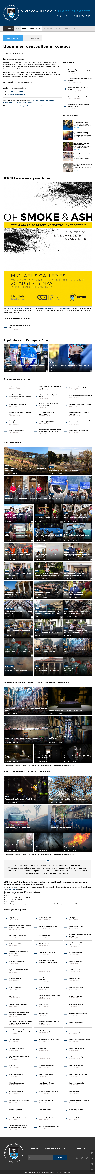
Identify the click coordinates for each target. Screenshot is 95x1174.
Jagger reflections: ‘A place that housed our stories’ (47, 757)
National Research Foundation (18, 1004)
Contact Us (77, 28)
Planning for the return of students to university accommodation (19, 422)
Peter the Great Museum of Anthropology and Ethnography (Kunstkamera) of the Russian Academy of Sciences (50, 961)
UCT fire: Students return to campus (48, 632)
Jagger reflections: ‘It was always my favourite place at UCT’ (26, 709)
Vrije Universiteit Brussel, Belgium (19, 1100)
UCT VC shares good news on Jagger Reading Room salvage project (68, 497)
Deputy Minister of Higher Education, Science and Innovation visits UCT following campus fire (77, 554)
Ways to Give (13, 889)
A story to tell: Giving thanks (60, 827)
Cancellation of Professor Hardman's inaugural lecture (78, 105)
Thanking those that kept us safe (17, 827)
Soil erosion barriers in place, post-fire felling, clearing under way (25, 469)
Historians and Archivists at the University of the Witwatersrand (78, 944)
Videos (7, 362)
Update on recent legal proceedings (78, 97)
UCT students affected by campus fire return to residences (76, 574)
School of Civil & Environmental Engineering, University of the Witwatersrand (18, 1126)
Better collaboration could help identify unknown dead (81, 144)
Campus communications (31, 28)
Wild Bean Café (43, 1013)
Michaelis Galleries (47, 308)
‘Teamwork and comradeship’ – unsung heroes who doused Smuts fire (17, 554)
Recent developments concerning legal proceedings (79, 70)
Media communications (52, 28)
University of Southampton (76, 1048)
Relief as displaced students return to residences (18, 574)
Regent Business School (16, 1074)
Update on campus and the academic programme (79, 422)
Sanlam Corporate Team (76, 987)
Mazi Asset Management (76, 952)
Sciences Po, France (44, 935)
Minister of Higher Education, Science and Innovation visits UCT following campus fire (17, 516)
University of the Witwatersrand (48, 1118)
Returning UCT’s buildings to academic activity (20, 413)
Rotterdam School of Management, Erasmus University (79, 1031)
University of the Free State (47, 1057)
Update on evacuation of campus (78, 430)
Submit (60, 1158)
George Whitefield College (16, 1048)
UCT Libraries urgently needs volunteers (80, 395)
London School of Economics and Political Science (18, 952)
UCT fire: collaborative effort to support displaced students (76, 631)
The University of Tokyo (15, 944)
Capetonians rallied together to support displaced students (46, 555)
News (17, 28)
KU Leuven (12, 1065)
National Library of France (46, 1083)
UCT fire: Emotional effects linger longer (76, 536)
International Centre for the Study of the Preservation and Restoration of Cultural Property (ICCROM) (20, 1031)
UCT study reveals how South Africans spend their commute (80, 133)
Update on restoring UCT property (78, 387)
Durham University (44, 987)
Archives (67, 28)
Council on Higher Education (47, 1065)
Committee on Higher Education (18, 1118)
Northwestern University (76, 1057)
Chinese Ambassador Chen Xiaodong (79, 1039)
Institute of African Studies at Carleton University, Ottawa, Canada (20, 926)
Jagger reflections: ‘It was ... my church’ (17, 757)
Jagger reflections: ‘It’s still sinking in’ (77, 757)
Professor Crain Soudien (46, 1074)
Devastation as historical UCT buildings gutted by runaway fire (47, 669)
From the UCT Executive (15, 91)
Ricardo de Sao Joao (45, 918)
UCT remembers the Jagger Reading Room (15, 593)
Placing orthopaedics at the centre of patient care (82, 165)
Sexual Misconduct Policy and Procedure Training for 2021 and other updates (20, 396)
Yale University (43, 970)
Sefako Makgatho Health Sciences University (49, 1022)
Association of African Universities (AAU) (19, 1057)
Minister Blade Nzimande (76, 1109)
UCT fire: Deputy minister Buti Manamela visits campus (75, 593)
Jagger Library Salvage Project (46, 518)
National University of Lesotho (47, 1031)
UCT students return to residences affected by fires (17, 536)
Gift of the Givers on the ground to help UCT (77, 669)
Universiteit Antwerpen (75, 961)
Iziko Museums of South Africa (18, 935)
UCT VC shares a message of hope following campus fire (69, 366)
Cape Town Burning (71, 847)
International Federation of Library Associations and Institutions (19, 1013)
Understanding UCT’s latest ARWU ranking (78, 88)
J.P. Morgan (72, 918)
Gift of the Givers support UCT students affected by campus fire (17, 650)
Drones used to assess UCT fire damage (46, 593)
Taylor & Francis (43, 1004)
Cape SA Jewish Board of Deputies (79, 1100)
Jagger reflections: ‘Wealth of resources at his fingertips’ (66, 737)
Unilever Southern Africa (76, 926)
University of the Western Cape (78, 1074)
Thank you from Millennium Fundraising (20, 799)
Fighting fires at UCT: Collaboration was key (77, 650)
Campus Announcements (16, 94)
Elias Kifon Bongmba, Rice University (49, 1126)
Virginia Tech (42, 1048)
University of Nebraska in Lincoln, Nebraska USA (18, 970)
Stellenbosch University (16, 1091)
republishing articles (21, 106)
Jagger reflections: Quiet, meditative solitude (22, 739)
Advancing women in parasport (81, 122)
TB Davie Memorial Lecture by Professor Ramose (80, 79)
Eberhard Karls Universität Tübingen (49, 1039)
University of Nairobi (15, 978)
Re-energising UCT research (47, 422)
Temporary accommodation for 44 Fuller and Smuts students (48, 536)
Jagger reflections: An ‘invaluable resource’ (65, 710)
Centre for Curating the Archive (17, 308)
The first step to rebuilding (16, 430)
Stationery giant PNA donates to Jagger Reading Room (26, 498)
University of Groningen (76, 1022)
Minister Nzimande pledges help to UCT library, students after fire (77, 517)
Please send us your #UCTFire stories (80, 404)
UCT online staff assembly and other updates (49, 395)
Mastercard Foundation (75, 996)
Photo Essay (39, 515)
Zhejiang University (74, 978)
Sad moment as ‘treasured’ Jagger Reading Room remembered (77, 612)
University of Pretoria (75, 1118)
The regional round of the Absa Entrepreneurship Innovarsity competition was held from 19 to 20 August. (81, 157)
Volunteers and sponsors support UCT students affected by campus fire (17, 630)
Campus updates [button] (12, 38)
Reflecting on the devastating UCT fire (63, 470)
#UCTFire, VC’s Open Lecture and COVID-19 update (48, 404)
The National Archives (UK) (17, 961)
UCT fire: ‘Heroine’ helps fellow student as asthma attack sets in (47, 574)
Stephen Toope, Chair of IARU (47, 952)
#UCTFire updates (33, 38)
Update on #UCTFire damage (17, 404)
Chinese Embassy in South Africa (48, 1091)
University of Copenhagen (46, 1100)
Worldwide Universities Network (78, 1013)
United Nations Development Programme (47, 978)
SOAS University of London (77, 970)
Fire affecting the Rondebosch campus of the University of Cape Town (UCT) (50, 430)
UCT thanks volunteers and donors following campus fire (24, 366)
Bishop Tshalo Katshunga (16, 1083)
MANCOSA (12, 996)
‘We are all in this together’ (45, 651)
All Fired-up (39, 847)
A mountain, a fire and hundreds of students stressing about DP (18, 846)
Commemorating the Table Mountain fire (19, 326)
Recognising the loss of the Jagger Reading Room (79, 413)
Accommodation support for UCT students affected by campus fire (47, 612)
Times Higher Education (76, 1065)
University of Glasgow (15, 987)
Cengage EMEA (13, 918)
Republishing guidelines (63, 1172)
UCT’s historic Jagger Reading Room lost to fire (18, 612)
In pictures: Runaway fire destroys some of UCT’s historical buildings (18, 669)
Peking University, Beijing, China (48, 926)
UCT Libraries (65, 308)
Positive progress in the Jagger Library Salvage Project (50, 387)
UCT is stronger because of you (18, 387)
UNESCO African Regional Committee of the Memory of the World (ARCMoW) (20, 1022)
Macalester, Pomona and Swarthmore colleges (80, 935)
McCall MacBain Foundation (47, 944)
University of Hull (74, 1091)
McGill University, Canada (76, 1004)
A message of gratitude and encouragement (47, 413)
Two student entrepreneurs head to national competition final (82, 154)
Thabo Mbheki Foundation (76, 1083)
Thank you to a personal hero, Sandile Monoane (67, 799)
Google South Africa (15, 1039)
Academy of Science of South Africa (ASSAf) (49, 996)
